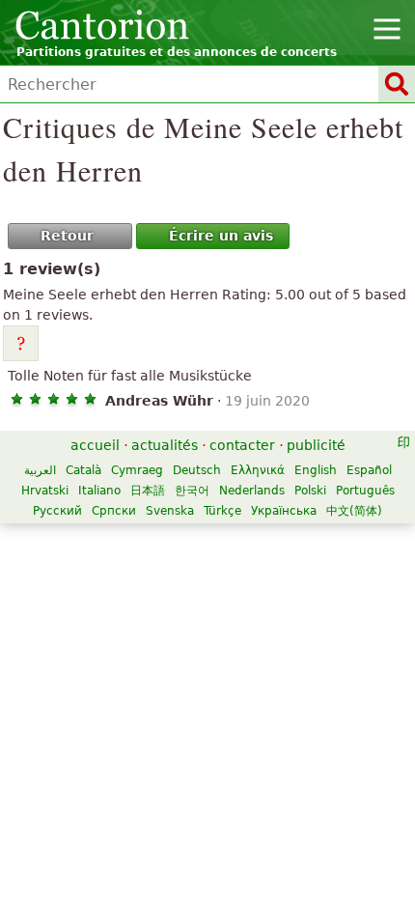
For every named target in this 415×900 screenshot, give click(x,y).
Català (83, 470)
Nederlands (252, 490)
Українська (284, 511)
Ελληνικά (258, 470)
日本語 (147, 490)
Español (369, 470)
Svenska (170, 511)
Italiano (99, 490)
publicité (316, 445)
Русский (57, 511)
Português (365, 490)
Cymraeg (137, 470)
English (315, 470)
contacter (242, 445)
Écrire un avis (221, 235)
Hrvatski (45, 490)
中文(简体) (354, 511)
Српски (114, 511)
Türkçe (222, 511)
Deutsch (197, 470)
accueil (95, 445)
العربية (40, 470)
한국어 (192, 490)
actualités (164, 445)
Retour (67, 235)
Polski (310, 490)
